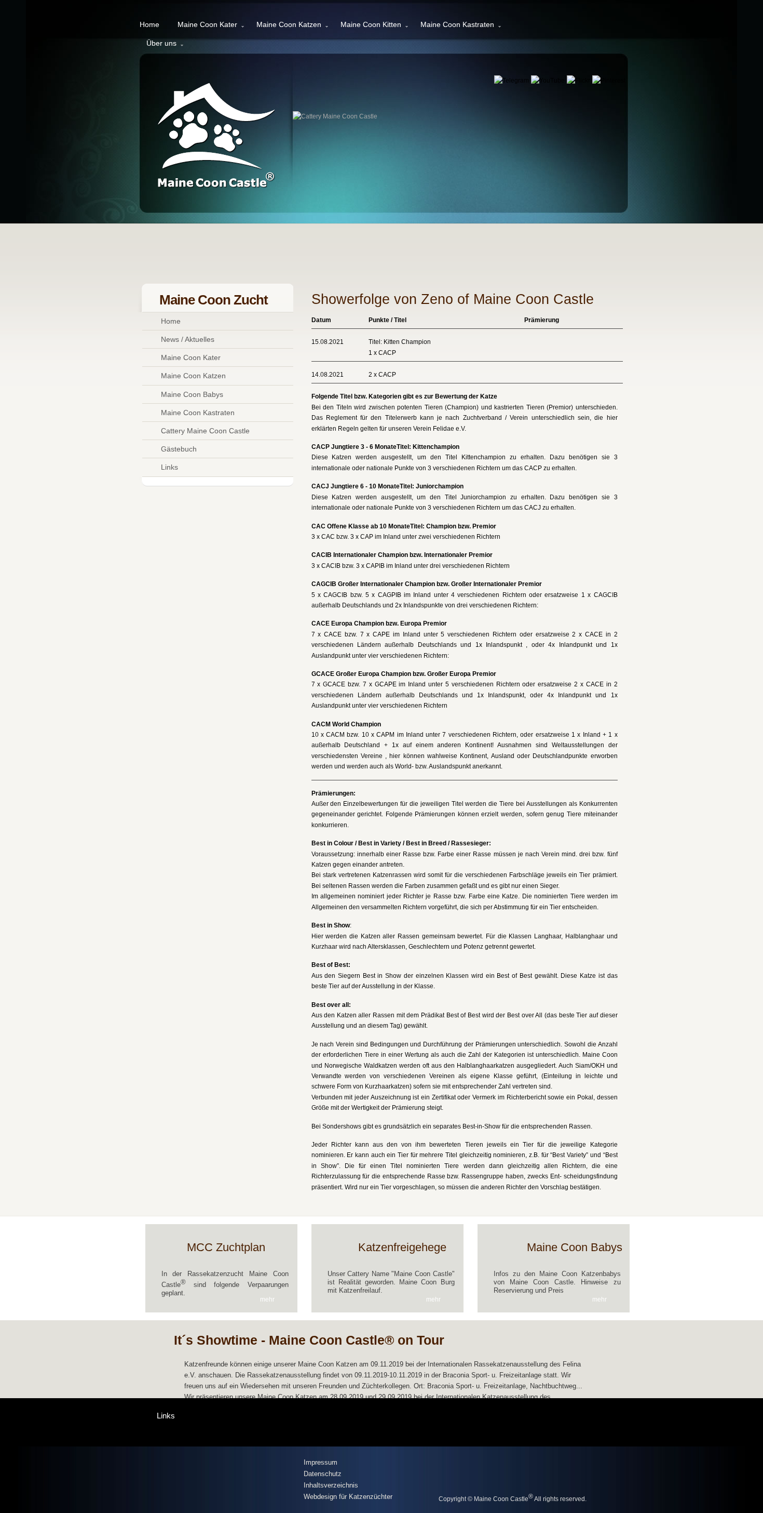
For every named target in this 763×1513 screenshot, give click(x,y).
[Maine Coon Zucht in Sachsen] (221, 1480)
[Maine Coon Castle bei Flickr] (579, 80)
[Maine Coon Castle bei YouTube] (548, 80)
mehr (267, 1299)
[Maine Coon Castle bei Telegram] (512, 80)
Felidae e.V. (449, 428)
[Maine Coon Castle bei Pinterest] (608, 80)
